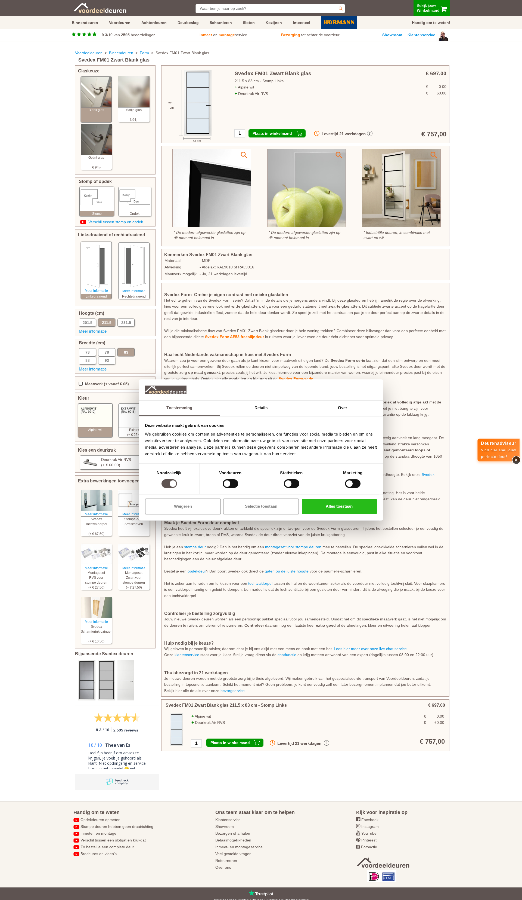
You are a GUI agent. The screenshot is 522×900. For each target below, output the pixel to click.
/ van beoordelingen (129, 35)
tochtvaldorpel (260, 583)
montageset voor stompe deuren (293, 547)
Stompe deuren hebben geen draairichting (116, 826)
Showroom (392, 35)
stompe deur (195, 547)
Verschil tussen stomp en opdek (115, 222)
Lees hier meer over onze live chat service (370, 649)
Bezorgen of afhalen (232, 833)
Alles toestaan (339, 506)
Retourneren (226, 860)
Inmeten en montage (98, 833)
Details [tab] (261, 407)
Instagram (370, 826)
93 (107, 360)
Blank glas (96, 110)
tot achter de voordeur (310, 35)
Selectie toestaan (261, 506)
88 (87, 360)
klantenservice (187, 655)
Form (144, 53)
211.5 (106, 322)
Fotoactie (369, 847)
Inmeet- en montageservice (239, 847)
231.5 (126, 322)
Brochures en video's (98, 854)
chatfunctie (287, 655)
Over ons (223, 867)
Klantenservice (421, 35)
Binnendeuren (121, 53)
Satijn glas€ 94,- (134, 115)
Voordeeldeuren (88, 53)
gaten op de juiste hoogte (287, 571)
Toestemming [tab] (179, 407)
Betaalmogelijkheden (233, 840)
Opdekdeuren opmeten (100, 820)
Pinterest (369, 840)
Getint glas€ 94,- (96, 162)
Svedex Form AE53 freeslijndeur (234, 337)
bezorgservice (232, 690)
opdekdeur (197, 571)
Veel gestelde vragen (233, 854)
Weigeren (183, 506)
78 (107, 352)
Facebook (369, 820)
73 (87, 352)
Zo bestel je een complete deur (107, 847)
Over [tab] (342, 407)
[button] (115, 462)
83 (126, 352)
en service (223, 35)
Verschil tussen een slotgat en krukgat (113, 840)
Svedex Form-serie (296, 378)
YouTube (369, 833)
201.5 (87, 322)
